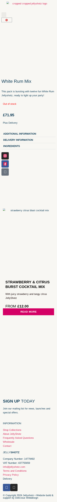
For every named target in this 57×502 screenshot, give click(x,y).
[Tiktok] (5, 172)
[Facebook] (5, 164)
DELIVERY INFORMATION (18, 140)
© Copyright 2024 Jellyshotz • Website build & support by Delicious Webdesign (28, 496)
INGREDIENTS (11, 146)
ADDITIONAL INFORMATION (19, 133)
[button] (3, 14)
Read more (28, 311)
